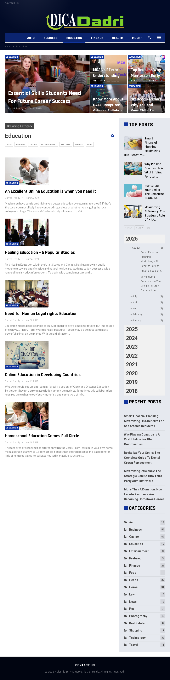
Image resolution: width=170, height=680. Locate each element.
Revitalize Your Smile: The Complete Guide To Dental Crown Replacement (142, 457)
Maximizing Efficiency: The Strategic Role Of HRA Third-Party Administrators (143, 476)
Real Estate (136, 623)
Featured (65, 144)
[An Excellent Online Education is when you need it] (27, 171)
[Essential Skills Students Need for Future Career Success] (47, 84)
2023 (132, 347)
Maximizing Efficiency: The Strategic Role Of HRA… (154, 213)
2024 (132, 338)
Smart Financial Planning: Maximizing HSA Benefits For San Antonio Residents (151, 261)
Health (117, 38)
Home (133, 587)
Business (50, 38)
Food (89, 144)
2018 (132, 391)
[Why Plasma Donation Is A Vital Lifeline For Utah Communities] (133, 168)
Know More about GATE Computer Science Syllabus (108, 105)
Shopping (135, 630)
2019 (132, 382)
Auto (31, 38)
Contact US (12, 3)
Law (132, 594)
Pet (131, 608)
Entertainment (49, 144)
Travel (133, 644)
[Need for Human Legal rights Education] (27, 293)
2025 (132, 329)
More (136, 38)
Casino (33, 144)
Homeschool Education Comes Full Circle (42, 436)
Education (74, 38)
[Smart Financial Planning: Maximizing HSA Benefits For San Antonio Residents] (133, 143)
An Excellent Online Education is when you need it (50, 191)
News (133, 601)
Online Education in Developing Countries (43, 375)
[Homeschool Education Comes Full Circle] (27, 416)
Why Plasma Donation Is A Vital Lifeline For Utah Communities (142, 439)
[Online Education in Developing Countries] (27, 355)
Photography (138, 616)
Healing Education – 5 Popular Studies (40, 252)
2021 (132, 365)
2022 (132, 356)
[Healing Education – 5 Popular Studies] (27, 232)
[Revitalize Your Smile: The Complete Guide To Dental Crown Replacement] (133, 190)
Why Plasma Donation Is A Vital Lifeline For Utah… (153, 170)
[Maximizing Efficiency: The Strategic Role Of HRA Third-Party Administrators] (133, 212)
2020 (132, 373)
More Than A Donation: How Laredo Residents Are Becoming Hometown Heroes (144, 494)
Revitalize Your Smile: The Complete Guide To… (154, 192)
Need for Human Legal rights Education (41, 314)
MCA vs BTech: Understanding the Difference (106, 75)
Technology (137, 637)
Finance (97, 38)
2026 (132, 239)
